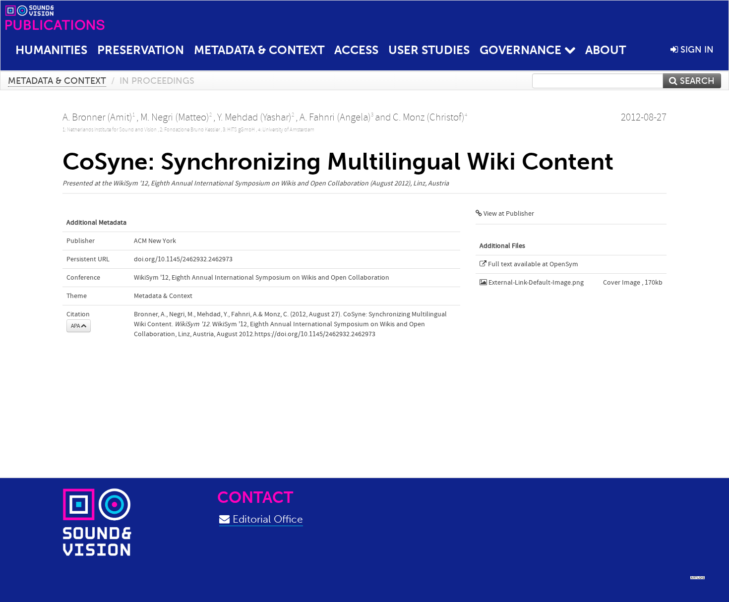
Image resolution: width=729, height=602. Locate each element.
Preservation (140, 50)
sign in (696, 49)
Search (696, 80)
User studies (429, 50)
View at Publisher (508, 214)
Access (356, 50)
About (605, 50)
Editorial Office (266, 519)
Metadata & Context (259, 50)
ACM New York (155, 241)
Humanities (51, 50)
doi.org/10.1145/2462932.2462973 (183, 259)
